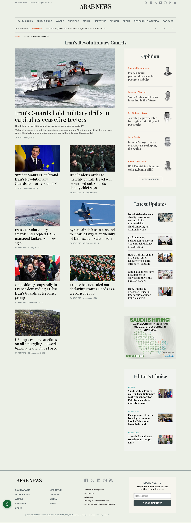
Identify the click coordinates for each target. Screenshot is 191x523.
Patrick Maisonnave (138, 68)
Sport (126, 21)
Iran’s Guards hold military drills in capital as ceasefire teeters (62, 116)
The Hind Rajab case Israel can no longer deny (140, 439)
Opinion (114, 21)
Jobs (53, 503)
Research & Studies (146, 21)
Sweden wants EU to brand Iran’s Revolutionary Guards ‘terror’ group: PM (36, 179)
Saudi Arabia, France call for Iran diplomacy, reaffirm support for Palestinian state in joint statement (141, 397)
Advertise (88, 497)
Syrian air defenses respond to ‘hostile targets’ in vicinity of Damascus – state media (92, 234)
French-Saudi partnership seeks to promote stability (140, 76)
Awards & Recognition (94, 489)
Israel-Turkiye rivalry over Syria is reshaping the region (142, 145)
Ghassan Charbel (137, 92)
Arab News (22, 3)
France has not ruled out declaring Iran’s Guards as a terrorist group (92, 289)
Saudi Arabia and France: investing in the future (144, 98)
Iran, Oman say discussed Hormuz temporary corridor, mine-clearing (139, 293)
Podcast (168, 21)
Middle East (44, 21)
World (60, 21)
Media (86, 21)
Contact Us (89, 493)
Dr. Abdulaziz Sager (138, 113)
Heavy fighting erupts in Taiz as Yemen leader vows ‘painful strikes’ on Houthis (140, 259)
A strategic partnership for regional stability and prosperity (143, 121)
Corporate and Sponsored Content (99, 504)
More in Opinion (150, 179)
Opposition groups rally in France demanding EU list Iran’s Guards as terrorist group (36, 291)
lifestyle (56, 490)
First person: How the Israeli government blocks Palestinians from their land (141, 419)
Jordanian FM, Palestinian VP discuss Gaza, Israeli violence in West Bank (75, 29)
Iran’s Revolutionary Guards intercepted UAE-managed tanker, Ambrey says (35, 236)
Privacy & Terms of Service (96, 500)
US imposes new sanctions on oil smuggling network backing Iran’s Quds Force (36, 344)
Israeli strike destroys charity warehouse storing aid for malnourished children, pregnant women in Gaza (140, 222)
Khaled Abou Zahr (137, 161)
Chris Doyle (134, 137)
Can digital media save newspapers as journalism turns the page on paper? (141, 276)
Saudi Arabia (25, 21)
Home (17, 36)
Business (73, 21)
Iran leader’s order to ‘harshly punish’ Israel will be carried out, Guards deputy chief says (91, 181)
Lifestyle (100, 21)
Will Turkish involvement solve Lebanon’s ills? (144, 168)
